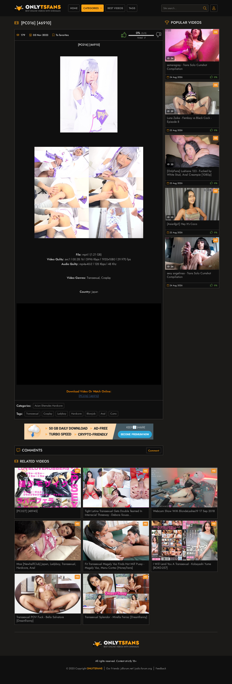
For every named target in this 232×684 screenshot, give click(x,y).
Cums (113, 413)
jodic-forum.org (143, 668)
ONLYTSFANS (94, 668)
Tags (132, 8)
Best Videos (115, 8)
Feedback (161, 668)
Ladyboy (61, 413)
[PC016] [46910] (89, 396)
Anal (103, 413)
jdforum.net (127, 668)
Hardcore (76, 413)
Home (74, 8)
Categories (91, 8)
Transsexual (32, 413)
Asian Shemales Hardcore (49, 405)
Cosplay (48, 413)
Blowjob (91, 413)
